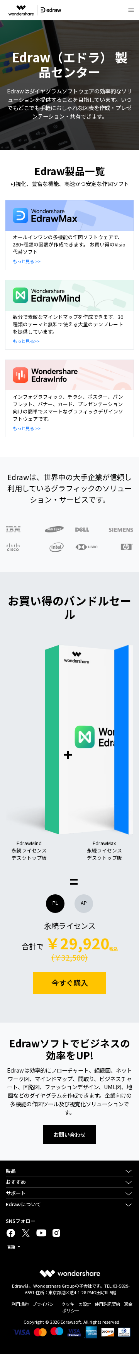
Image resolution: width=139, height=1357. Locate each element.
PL (55, 895)
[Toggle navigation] (131, 10)
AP (84, 895)
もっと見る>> (26, 341)
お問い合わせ (69, 1134)
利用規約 (20, 1304)
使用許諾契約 (107, 1304)
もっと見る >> (27, 261)
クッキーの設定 (76, 1304)
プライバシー (45, 1304)
